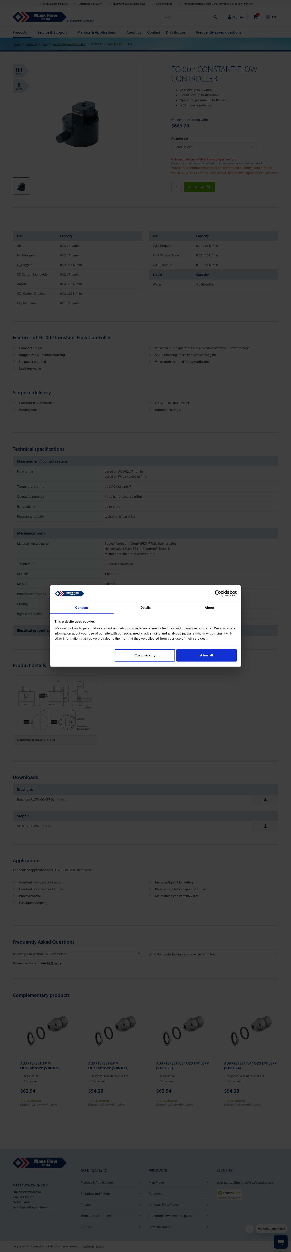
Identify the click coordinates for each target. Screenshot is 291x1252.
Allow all (206, 655)
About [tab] (209, 607)
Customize (142, 655)
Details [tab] (145, 607)
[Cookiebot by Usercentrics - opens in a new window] (218, 593)
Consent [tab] (81, 607)
